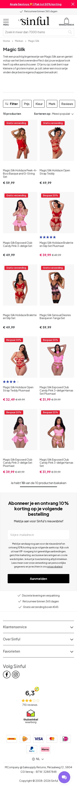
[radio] (41, 237)
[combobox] (35, 32)
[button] (72, 4)
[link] (6, 40)
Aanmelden (38, 579)
